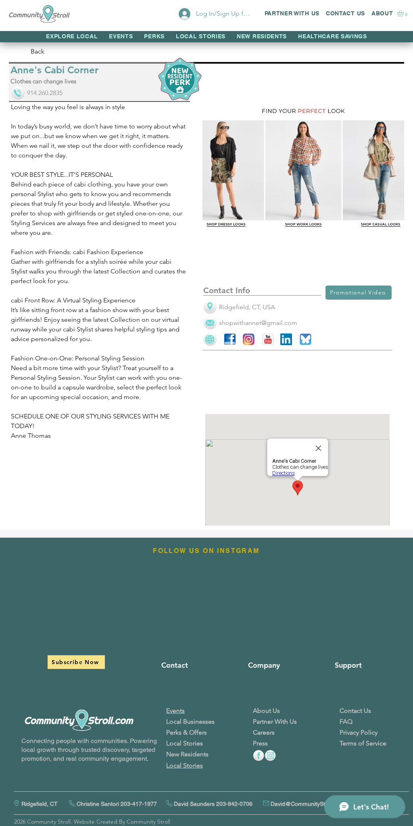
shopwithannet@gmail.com (258, 323)
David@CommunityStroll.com (308, 804)
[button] (404, 13)
